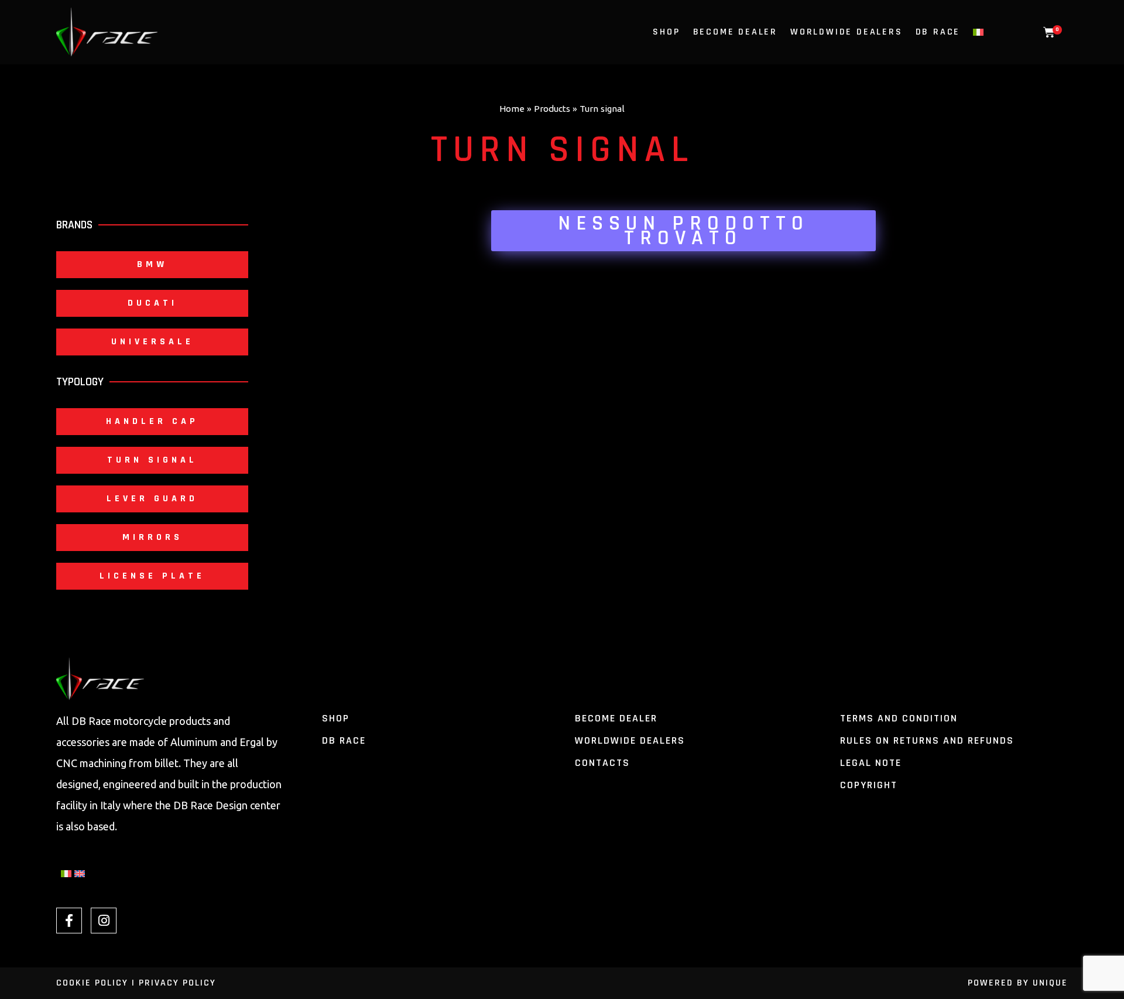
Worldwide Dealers (846, 32)
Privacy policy (177, 983)
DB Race (938, 32)
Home (512, 109)
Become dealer (735, 32)
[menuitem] (978, 32)
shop (335, 718)
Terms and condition (899, 718)
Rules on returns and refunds (927, 740)
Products (552, 109)
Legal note (871, 762)
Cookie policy (92, 983)
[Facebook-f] (69, 920)
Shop (666, 32)
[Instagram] (103, 920)
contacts (602, 762)
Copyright (868, 785)
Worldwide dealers (630, 740)
